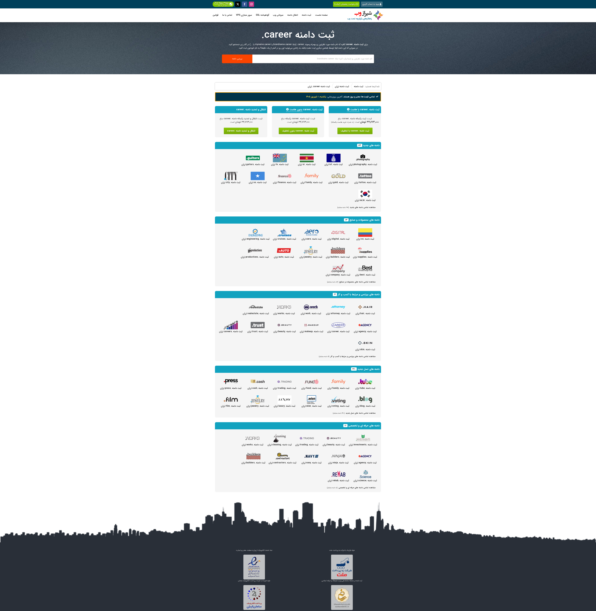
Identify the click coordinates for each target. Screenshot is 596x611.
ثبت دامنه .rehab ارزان (338, 480)
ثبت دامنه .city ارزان (230, 182)
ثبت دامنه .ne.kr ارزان (365, 200)
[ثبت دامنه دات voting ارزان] (338, 397)
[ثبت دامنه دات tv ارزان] (280, 155)
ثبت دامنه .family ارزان (311, 182)
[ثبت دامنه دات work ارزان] (311, 304)
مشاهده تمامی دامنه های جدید (356, 207)
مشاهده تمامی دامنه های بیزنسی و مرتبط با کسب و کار (347, 356)
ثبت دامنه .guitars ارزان (252, 164)
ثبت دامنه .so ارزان (258, 182)
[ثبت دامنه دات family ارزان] (311, 173)
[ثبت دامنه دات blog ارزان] (365, 397)
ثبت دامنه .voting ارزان (338, 406)
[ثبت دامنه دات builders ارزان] (338, 248)
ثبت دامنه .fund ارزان (311, 388)
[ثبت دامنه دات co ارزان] (365, 230)
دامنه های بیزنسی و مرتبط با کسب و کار (358, 294)
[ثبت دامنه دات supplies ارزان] (365, 248)
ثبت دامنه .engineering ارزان (256, 239)
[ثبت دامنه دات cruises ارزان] (284, 230)
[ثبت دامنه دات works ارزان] (284, 304)
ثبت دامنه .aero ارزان (311, 239)
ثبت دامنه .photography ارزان (363, 164)
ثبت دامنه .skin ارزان (365, 349)
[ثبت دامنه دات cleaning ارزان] (280, 435)
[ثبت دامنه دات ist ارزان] (334, 155)
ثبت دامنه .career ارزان (338, 331)
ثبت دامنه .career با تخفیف (355, 131)
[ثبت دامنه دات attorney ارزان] (338, 304)
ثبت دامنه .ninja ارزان (338, 462)
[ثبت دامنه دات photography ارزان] (363, 155)
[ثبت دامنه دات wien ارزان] (311, 397)
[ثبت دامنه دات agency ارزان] (365, 322)
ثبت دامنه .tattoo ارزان (365, 182)
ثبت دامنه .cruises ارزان (284, 239)
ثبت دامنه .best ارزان (365, 275)
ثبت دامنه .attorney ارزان (338, 313)
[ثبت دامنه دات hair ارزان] (365, 304)
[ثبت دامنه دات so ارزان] (258, 173)
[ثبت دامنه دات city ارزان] (231, 173)
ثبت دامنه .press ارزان (231, 388)
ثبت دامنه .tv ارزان (280, 164)
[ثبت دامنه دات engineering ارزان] (256, 230)
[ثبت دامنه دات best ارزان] (365, 266)
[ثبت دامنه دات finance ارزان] (284, 173)
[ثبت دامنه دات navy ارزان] (311, 453)
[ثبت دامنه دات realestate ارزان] (256, 304)
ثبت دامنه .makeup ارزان (311, 331)
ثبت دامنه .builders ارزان (338, 257)
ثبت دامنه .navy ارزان (311, 462)
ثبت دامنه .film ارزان (231, 406)
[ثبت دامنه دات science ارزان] (365, 471)
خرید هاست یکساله (339, 122)
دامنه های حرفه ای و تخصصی (363, 426)
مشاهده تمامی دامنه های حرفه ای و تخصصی (351, 487)
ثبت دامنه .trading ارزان (284, 388)
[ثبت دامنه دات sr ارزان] (307, 155)
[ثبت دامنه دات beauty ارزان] (284, 322)
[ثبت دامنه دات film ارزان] (231, 397)
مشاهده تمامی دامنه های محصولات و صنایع (351, 281)
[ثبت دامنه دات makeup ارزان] (311, 322)
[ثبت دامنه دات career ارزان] (338, 322)
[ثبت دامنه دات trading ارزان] (284, 379)
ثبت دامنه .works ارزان (284, 313)
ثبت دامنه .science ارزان (365, 480)
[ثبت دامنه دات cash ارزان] (258, 379)
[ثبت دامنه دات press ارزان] (231, 379)
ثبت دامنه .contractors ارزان (282, 462)
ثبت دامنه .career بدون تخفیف (298, 131)
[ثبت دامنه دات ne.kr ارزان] (365, 191)
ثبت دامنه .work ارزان (311, 313)
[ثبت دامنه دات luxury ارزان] (284, 397)
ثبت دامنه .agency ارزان (365, 331)
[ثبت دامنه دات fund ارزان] (311, 379)
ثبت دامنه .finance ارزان (284, 182)
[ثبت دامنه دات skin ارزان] (365, 340)
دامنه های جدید (371, 145)
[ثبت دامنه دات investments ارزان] (363, 435)
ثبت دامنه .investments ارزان (363, 444)
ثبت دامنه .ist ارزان (333, 164)
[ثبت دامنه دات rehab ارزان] (338, 471)
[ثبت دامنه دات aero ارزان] (311, 230)
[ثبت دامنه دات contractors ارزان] (282, 453)
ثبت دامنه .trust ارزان (257, 331)
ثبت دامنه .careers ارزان (231, 331)
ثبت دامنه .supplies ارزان (365, 257)
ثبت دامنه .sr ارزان (307, 164)
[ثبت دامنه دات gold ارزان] (338, 173)
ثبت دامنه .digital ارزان (338, 239)
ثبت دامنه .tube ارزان (365, 388)
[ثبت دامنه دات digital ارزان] (338, 230)
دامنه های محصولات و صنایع (364, 220)
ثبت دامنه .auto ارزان (284, 257)
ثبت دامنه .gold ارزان (338, 182)
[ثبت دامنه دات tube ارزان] (365, 379)
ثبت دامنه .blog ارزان (365, 406)
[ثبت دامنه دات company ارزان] (338, 266)
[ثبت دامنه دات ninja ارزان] (338, 453)
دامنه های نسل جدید (368, 369)
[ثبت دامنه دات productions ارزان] (255, 248)
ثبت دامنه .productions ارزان (255, 257)
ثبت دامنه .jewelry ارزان (310, 257)
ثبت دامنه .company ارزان (338, 275)
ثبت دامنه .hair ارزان (365, 313)
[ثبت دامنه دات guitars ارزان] (253, 155)
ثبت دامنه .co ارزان (365, 239)
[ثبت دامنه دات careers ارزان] (231, 322)
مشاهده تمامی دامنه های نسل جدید (354, 413)
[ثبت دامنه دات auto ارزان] (284, 248)
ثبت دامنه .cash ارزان (257, 388)
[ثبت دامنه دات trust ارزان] (258, 322)
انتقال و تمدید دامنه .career (241, 131)
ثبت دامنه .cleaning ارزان (279, 444)
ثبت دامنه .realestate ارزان (256, 313)
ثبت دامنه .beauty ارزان (284, 331)
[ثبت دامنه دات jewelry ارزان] (311, 248)
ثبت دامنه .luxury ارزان (284, 406)
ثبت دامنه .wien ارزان (311, 406)
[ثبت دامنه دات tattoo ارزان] (365, 173)
